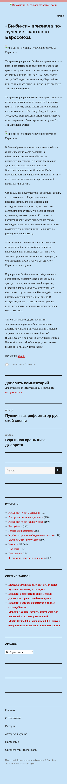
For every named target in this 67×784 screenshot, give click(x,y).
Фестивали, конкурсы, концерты (26, 558)
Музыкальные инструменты (24, 539)
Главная (10, 710)
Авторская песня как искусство (25, 521)
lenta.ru (21, 355)
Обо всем (13, 548)
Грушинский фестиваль (21, 530)
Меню (60, 16)
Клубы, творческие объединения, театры (31, 535)
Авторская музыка (16, 734)
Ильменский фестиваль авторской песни (23, 760)
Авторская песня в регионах (24, 512)
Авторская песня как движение (25, 517)
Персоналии (15, 553)
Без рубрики (15, 526)
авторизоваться (13, 392)
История (10, 726)
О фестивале (13, 718)
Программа (12, 742)
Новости (31, 364)
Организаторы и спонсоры (21, 750)
